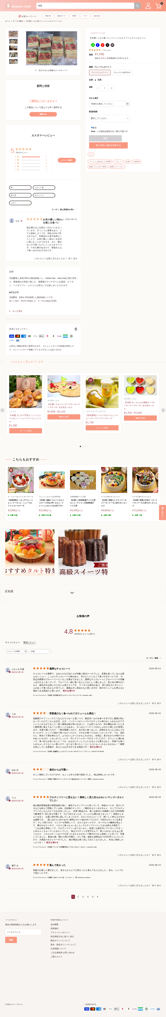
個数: (91, 87)
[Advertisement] (83, 977)
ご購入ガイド (56, 956)
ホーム (7, 21)
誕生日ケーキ (61, 16)
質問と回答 (43, 86)
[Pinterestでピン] (102, 45)
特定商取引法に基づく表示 (62, 936)
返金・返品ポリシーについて (63, 944)
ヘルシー (118, 162)
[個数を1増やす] (111, 88)
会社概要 (54, 924)
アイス (85, 16)
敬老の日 (48, 16)
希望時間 (93, 111)
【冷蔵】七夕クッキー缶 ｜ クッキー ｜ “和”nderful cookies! (68, 877)
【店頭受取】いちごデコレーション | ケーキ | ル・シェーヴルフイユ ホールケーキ (20, 503)
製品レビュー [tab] (29, 642)
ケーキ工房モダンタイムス (110, 497)
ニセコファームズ (97, 33)
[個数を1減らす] (98, 88)
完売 (105, 138)
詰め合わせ (97, 16)
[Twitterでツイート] (107, 45)
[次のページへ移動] (97, 897)
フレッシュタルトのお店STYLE (49, 497)
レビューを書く (66, 160)
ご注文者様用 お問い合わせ (62, 952)
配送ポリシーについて (60, 940)
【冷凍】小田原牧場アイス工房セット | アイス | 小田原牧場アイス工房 (82, 503)
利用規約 (54, 928)
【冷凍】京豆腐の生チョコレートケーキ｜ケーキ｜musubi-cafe (69, 695)
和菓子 (74, 16)
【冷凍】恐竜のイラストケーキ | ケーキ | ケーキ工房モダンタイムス (114, 503)
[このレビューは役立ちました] (153, 703)
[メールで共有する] (112, 45)
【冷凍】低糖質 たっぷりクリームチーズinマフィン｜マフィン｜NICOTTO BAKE (75, 751)
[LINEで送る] (93, 45)
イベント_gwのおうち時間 (100, 162)
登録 (11, 940)
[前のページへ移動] (68, 897)
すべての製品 (18, 21)
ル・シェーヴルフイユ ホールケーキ (20, 497)
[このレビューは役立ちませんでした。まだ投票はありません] (74, 258)
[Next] (163, 410)
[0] (158, 5)
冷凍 (127, 162)
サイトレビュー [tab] (12, 642)
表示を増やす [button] (69, 690)
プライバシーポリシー (60, 932)
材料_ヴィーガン (117, 167)
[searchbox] (14, 651)
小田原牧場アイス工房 (78, 497)
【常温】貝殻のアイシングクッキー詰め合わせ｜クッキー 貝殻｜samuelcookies (75, 779)
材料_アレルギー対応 (97, 167)
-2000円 (136, 162)
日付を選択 (93, 98)
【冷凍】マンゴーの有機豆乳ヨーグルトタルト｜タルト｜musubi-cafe (72, 847)
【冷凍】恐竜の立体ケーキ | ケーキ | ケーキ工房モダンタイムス (144, 503)
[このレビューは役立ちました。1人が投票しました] (69, 258)
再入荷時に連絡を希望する (108, 145)
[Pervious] (2, 410)
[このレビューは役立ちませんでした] (158, 703)
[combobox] (85, 6)
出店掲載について (58, 948)
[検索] (137, 6)
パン (91, 154)
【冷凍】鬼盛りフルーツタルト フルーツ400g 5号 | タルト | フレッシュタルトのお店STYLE (51, 503)
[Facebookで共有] (97, 45)
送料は (103, 58)
